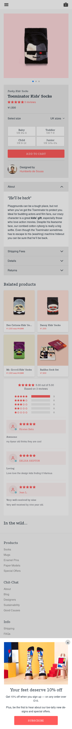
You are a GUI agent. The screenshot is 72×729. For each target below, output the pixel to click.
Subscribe (36, 720)
